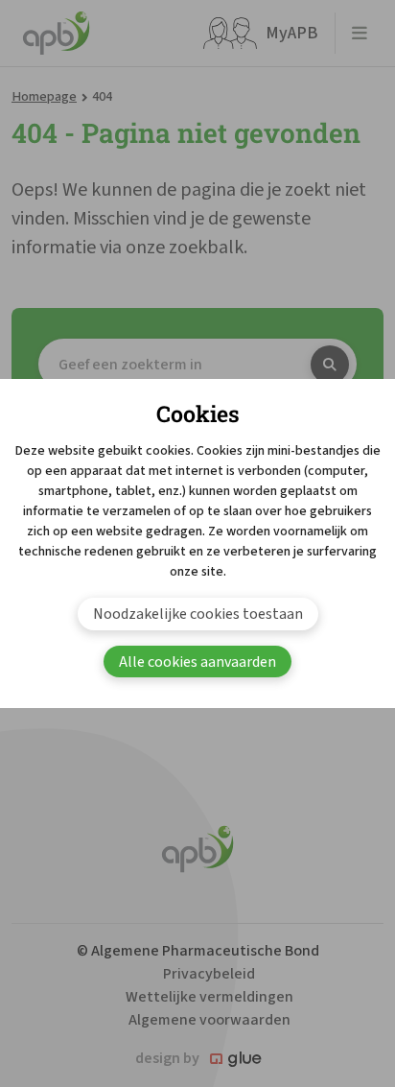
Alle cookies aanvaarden (197, 662)
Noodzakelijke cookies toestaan (198, 614)
